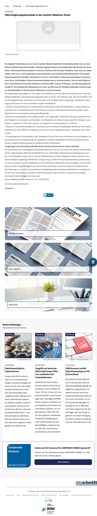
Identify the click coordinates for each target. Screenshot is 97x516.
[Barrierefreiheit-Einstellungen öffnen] (93, 262)
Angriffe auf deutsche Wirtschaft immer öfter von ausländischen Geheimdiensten (48, 385)
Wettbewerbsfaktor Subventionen (18, 385)
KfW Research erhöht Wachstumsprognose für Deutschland (78, 385)
